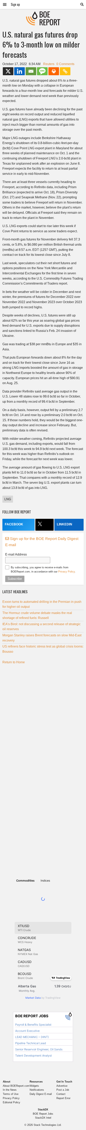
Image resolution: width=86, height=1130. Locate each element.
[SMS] (42, 71)
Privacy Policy (66, 571)
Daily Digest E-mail (41, 1093)
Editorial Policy (11, 1102)
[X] (8, 71)
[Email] (31, 71)
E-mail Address (16, 554)
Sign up (15, 4)
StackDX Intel (43, 1117)
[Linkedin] (19, 71)
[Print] (53, 71)
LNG (7, 499)
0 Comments (65, 64)
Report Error (63, 1098)
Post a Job (62, 1089)
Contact (60, 1093)
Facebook (14, 524)
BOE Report (43, 14)
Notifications (37, 1089)
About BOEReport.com (16, 1085)
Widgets (34, 1085)
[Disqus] (43, 717)
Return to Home (13, 662)
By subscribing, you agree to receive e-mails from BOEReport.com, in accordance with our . (43, 569)
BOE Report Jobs (43, 1113)
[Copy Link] (65, 71)
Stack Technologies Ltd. (48, 1124)
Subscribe (15, 578)
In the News (10, 1089)
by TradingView (43, 997)
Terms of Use (10, 1093)
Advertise (61, 1085)
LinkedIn (64, 524)
